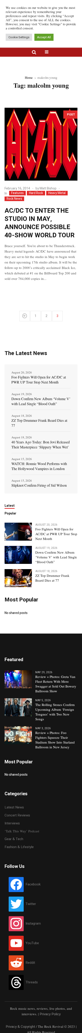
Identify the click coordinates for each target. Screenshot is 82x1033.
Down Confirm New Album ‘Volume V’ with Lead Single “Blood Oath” (40, 401)
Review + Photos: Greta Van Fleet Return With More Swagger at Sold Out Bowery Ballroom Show (55, 683)
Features (17, 193)
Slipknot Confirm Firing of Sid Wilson (39, 485)
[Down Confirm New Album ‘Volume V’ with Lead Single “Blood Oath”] (18, 554)
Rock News (14, 199)
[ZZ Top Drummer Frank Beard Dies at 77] (18, 577)
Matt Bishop (48, 188)
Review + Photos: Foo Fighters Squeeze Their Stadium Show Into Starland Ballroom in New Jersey (55, 739)
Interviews (12, 823)
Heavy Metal (57, 193)
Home (29, 77)
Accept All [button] (44, 37)
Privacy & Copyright (20, 1026)
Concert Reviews (17, 815)
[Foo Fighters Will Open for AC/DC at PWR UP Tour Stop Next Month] (18, 531)
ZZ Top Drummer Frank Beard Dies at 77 (39, 423)
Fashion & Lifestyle (19, 846)
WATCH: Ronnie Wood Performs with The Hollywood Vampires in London (39, 466)
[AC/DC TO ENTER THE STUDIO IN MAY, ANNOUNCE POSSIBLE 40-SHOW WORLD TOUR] (41, 144)
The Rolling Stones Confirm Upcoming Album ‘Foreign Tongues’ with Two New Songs (55, 711)
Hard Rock (36, 193)
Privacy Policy (50, 1014)
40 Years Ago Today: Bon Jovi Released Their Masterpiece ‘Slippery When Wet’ (40, 444)
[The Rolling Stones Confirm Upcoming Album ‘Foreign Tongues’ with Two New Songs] (18, 706)
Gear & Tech (14, 838)
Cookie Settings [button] (18, 37)
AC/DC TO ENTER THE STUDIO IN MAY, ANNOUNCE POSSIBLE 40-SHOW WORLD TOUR (39, 223)
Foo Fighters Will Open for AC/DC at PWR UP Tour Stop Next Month (38, 379)
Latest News (14, 807)
